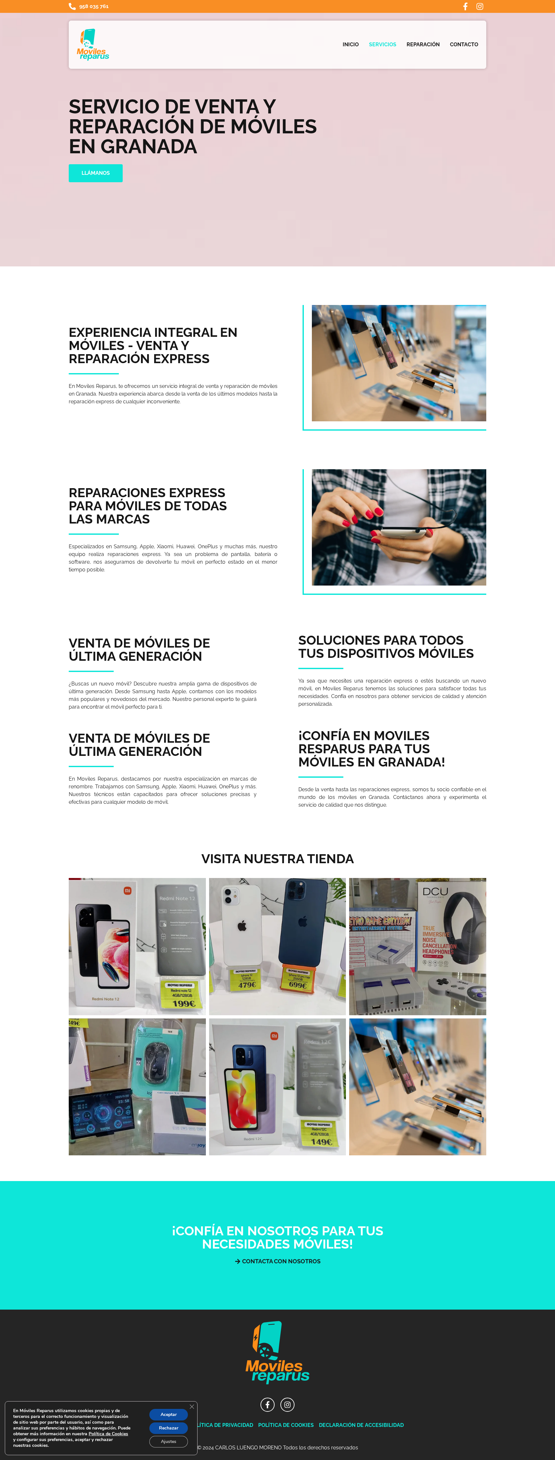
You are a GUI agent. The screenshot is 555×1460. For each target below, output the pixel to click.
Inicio (351, 44)
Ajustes (168, 1441)
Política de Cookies (108, 1434)
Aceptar (169, 1414)
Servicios (382, 44)
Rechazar (168, 1428)
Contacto (464, 44)
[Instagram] (479, 6)
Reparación (423, 44)
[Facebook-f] (465, 6)
